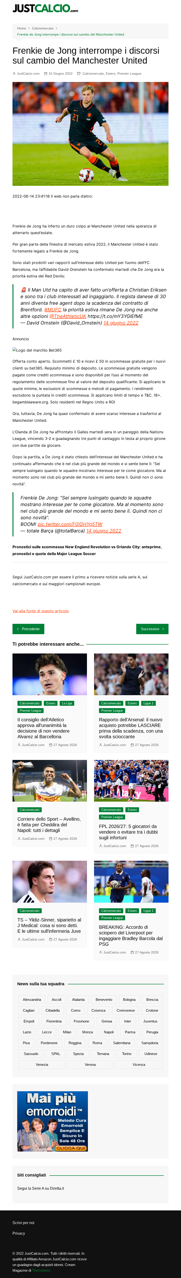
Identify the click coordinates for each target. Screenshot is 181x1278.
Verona (90, 1065)
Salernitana (121, 1043)
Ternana (103, 1054)
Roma (97, 1043)
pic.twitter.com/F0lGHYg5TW (70, 524)
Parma (130, 1032)
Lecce (47, 1032)
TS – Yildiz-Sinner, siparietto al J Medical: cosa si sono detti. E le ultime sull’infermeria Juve (49, 925)
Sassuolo (31, 1054)
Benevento (104, 1000)
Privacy (18, 1233)
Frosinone (81, 1021)
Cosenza (98, 1010)
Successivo (150, 629)
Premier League (129, 73)
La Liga (67, 703)
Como (75, 1010)
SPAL (55, 1054)
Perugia (152, 1032)
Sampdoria (149, 1043)
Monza (87, 1032)
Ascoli (56, 1000)
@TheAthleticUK (67, 316)
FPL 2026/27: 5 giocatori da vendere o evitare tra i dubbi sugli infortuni (128, 832)
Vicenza (139, 1065)
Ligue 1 (148, 703)
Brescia (152, 1000)
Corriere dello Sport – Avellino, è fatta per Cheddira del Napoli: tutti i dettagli (49, 824)
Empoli (29, 1021)
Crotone (152, 1010)
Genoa (107, 1021)
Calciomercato (93, 73)
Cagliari (28, 1010)
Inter (127, 1021)
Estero (110, 73)
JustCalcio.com (28, 73)
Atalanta (78, 1000)
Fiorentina (54, 1021)
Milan (67, 1032)
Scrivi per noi (23, 1223)
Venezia (42, 1065)
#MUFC (53, 309)
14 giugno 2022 (120, 323)
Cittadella (52, 1010)
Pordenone (49, 1043)
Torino (126, 1054)
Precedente (31, 629)
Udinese (150, 1054)
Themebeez (41, 1270)
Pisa (26, 1043)
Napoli (109, 1032)
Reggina (75, 1043)
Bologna (129, 1000)
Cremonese (126, 1010)
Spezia (78, 1054)
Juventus (150, 1021)
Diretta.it (57, 1188)
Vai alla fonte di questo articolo (40, 611)
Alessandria (32, 1000)
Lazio (27, 1032)
